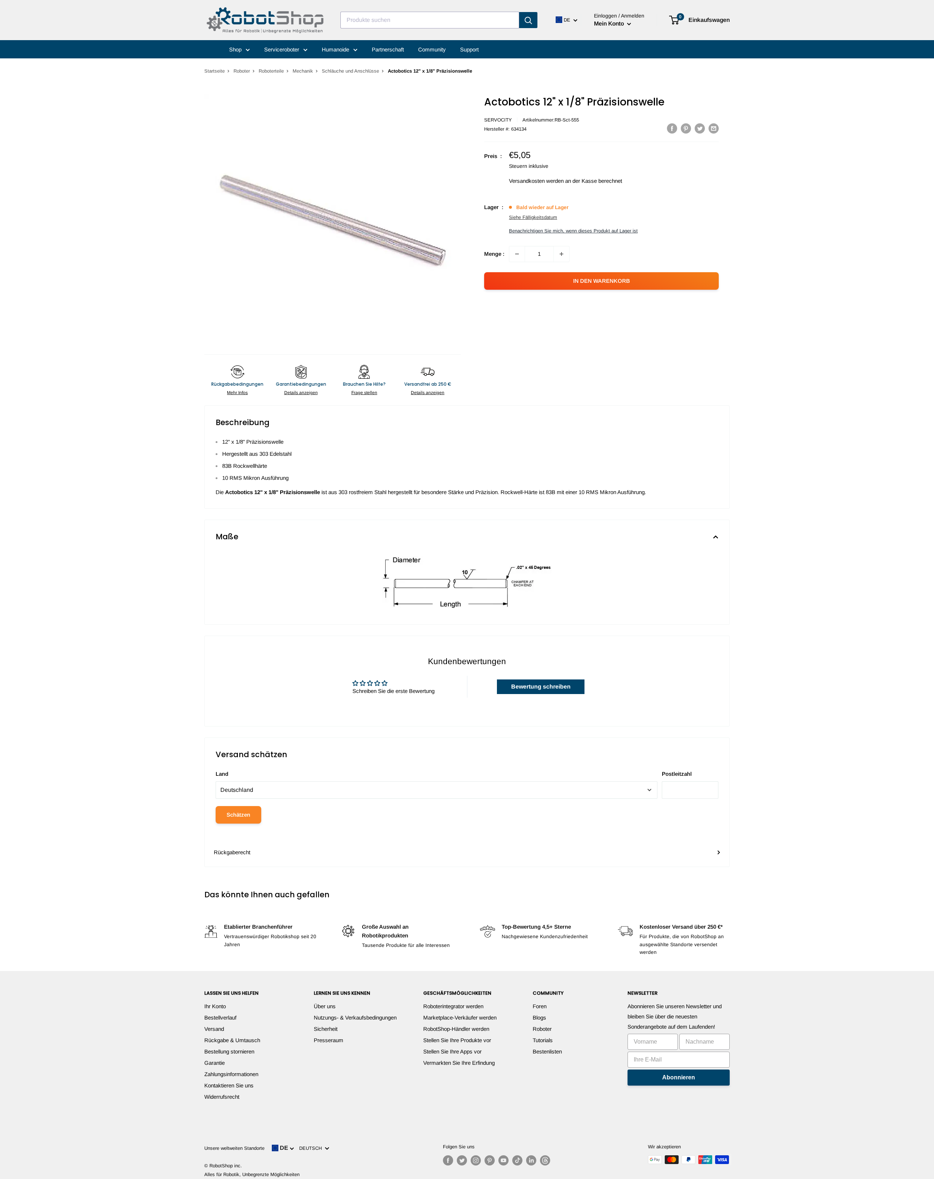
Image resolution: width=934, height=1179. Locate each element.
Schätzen (238, 815)
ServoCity (498, 120)
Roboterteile (271, 71)
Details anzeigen (301, 392)
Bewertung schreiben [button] (541, 686)
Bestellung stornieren (229, 1051)
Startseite (214, 71)
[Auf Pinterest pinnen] (686, 128)
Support (469, 49)
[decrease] (517, 254)
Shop (236, 49)
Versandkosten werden (536, 181)
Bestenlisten (547, 1051)
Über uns (325, 1006)
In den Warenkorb (601, 281)
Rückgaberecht (232, 852)
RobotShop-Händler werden (456, 1029)
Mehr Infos (237, 392)
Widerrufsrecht (221, 1097)
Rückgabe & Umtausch (232, 1040)
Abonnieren (678, 1077)
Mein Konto (609, 23)
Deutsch (312, 1148)
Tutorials (543, 1040)
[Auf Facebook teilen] (672, 128)
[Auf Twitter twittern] (700, 128)
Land (222, 774)
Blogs (539, 1017)
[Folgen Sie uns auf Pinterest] (490, 1160)
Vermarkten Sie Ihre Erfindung (459, 1063)
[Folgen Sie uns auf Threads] (545, 1160)
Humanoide (336, 49)
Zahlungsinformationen (231, 1074)
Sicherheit (325, 1029)
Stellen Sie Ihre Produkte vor (457, 1040)
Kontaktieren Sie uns (229, 1085)
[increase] (561, 254)
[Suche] (528, 20)
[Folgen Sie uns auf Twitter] (462, 1160)
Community (432, 49)
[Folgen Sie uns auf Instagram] (476, 1160)
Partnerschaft (388, 49)
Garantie (214, 1063)
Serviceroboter (282, 49)
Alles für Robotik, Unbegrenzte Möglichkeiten (252, 1174)
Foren (540, 1006)
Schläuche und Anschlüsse (350, 71)
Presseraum (328, 1040)
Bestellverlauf (220, 1017)
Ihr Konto (215, 1006)
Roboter (242, 71)
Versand (214, 1029)
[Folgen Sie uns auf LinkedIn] (531, 1160)
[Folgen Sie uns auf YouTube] (503, 1160)
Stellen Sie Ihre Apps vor (452, 1051)
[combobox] (429, 20)
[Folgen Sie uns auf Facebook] (448, 1160)
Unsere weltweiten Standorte (234, 1148)
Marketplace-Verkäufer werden (460, 1017)
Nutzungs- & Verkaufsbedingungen (355, 1017)
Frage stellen (364, 392)
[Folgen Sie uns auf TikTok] (517, 1160)
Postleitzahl (677, 774)
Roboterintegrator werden (453, 1006)
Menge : (494, 254)
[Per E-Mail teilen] (714, 128)
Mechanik (303, 71)
